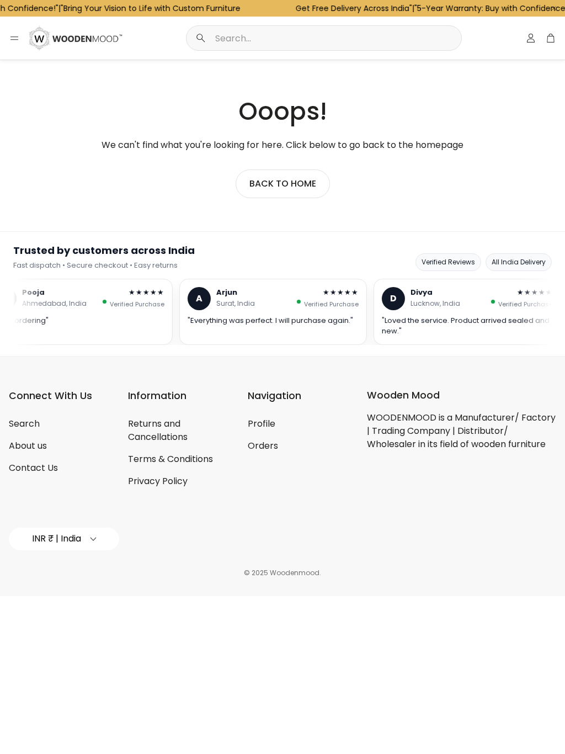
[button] (323, 38)
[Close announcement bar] (554, 8)
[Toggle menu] (14, 38)
